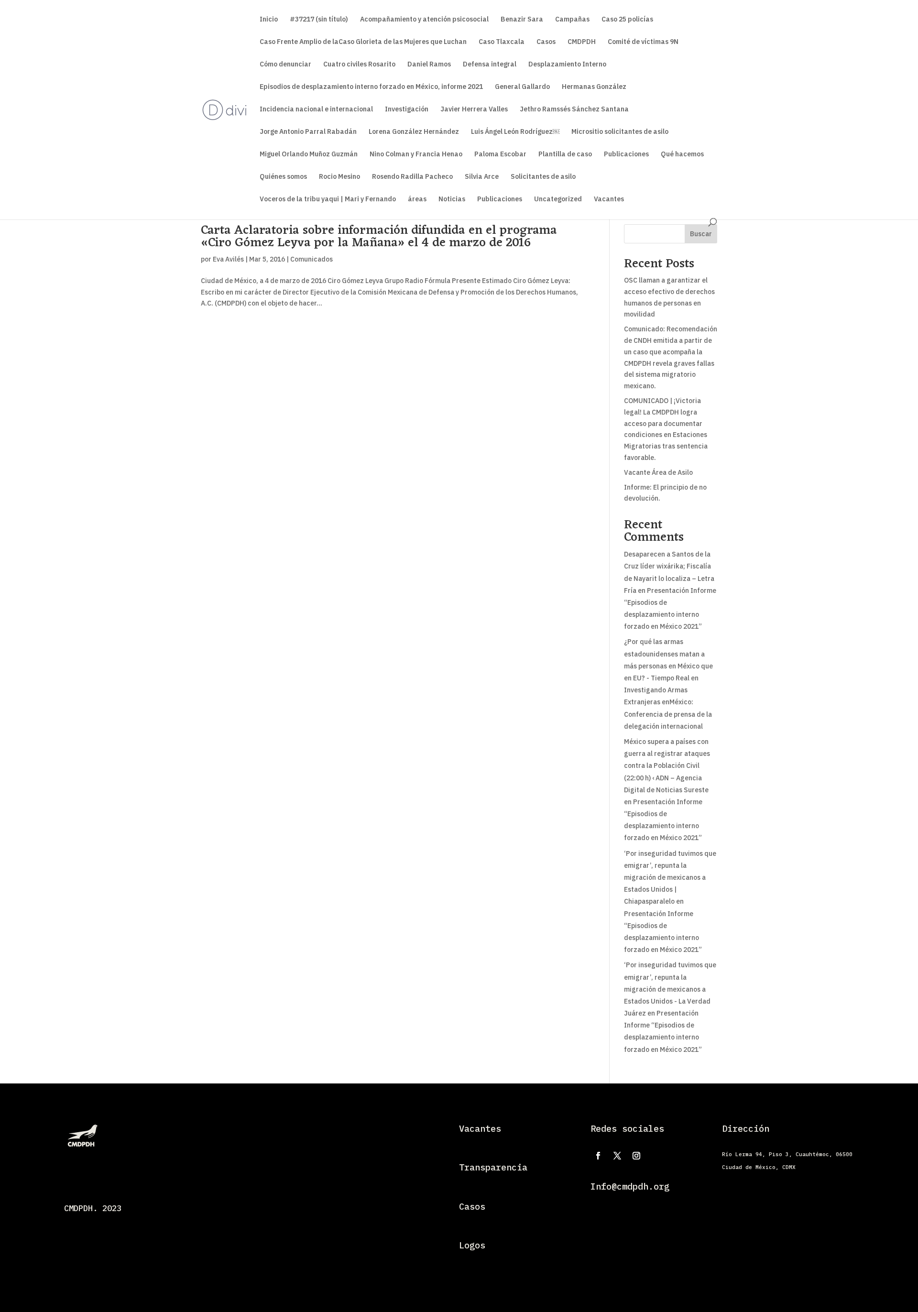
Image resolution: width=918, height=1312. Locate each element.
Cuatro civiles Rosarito (359, 64)
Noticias (451, 199)
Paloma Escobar (500, 154)
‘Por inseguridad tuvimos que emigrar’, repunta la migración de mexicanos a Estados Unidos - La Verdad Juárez (670, 989)
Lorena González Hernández (414, 132)
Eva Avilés (228, 259)
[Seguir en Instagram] (636, 1155)
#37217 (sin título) (319, 19)
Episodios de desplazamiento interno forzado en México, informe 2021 (371, 87)
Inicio (269, 19)
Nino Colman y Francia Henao (416, 154)
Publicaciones (626, 154)
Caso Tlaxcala (502, 42)
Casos (546, 42)
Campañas (572, 19)
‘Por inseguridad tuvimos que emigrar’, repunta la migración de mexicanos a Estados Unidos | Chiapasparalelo (670, 877)
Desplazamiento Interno (567, 64)
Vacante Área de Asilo (658, 472)
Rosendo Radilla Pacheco (412, 177)
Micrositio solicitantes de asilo (619, 132)
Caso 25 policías (627, 19)
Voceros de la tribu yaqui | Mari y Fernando (328, 199)
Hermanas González (594, 87)
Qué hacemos (682, 154)
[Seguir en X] (617, 1155)
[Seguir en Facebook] (598, 1155)
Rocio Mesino (339, 177)
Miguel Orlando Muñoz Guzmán (309, 154)
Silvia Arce (482, 177)
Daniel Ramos (429, 64)
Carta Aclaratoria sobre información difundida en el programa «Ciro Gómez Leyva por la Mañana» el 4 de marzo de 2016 (379, 236)
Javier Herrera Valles (474, 109)
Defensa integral (489, 64)
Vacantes (609, 199)
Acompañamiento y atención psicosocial (424, 19)
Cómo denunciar (285, 64)
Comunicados (311, 259)
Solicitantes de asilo (543, 177)
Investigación (406, 109)
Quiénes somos (283, 177)
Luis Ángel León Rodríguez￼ (515, 132)
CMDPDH (582, 42)
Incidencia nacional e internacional (316, 109)
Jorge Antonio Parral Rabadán (308, 132)
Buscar (701, 234)
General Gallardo (522, 87)
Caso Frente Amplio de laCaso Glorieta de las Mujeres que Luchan (363, 42)
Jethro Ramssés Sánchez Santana (574, 109)
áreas (417, 199)
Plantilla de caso (565, 154)
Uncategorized (558, 199)
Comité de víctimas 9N (643, 42)
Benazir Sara (522, 19)
